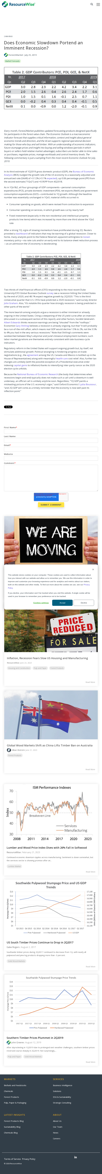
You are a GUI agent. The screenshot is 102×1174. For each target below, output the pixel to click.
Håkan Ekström (18, 750)
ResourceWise (13, 663)
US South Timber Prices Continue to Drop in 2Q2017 (40, 942)
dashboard (22, 233)
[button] (98, 4)
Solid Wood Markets (16, 961)
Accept (62, 603)
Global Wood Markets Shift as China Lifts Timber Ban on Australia (50, 745)
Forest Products (57, 668)
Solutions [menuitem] (57, 1091)
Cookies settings (41, 603)
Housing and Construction (19, 668)
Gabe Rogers (13, 947)
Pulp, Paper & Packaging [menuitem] (15, 1102)
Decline (84, 603)
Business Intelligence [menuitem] (62, 1085)
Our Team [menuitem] (57, 1126)
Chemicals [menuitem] (8, 1091)
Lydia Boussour (87, 384)
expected (51, 178)
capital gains (20, 365)
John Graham (11, 303)
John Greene (17, 1042)
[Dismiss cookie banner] (93, 569)
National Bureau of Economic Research (37, 374)
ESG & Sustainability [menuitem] (62, 1097)
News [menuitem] (55, 1132)
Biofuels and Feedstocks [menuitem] (15, 1085)
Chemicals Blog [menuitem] (11, 1132)
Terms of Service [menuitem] (12, 1159)
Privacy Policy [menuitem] (28, 1159)
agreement (32, 355)
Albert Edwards (12, 322)
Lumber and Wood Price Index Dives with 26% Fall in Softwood (47, 847)
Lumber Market (14, 866)
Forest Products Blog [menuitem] (14, 1121)
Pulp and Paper (40, 668)
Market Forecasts (12, 61)
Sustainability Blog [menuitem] (12, 1126)
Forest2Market (16, 55)
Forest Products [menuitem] (11, 1097)
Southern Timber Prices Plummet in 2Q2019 (35, 1038)
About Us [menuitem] (57, 1121)
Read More (90, 682)
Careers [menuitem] (56, 1138)
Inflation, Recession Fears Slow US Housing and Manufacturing (47, 658)
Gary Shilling (22, 325)
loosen (86, 236)
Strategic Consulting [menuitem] (62, 1102)
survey (50, 293)
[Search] (92, 4)
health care (62, 358)
